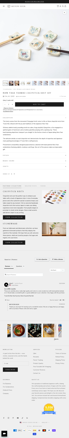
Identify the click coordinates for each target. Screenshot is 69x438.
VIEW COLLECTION (14, 217)
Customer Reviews (39, 370)
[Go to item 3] (16, 83)
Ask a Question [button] (42, 259)
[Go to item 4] (22, 83)
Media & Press (7, 390)
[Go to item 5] (28, 83)
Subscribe (10, 370)
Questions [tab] (19, 266)
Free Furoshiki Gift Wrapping (42, 367)
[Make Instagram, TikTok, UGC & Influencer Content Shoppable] (56, 339)
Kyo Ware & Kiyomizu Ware (24, 89)
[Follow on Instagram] (8, 418)
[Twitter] (11, 174)
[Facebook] (9, 174)
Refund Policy (59, 357)
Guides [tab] (43, 186)
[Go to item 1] (5, 83)
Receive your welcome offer (34, 1)
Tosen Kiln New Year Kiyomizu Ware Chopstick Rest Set (19, 296)
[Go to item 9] (51, 83)
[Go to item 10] (57, 83)
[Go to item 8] (45, 83)
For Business (7, 384)
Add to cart (39, 104)
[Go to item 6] (34, 83)
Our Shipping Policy (8, 111)
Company (6, 393)
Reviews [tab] (7, 266)
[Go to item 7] (39, 83)
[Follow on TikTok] (22, 418)
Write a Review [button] (58, 259)
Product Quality (38, 363)
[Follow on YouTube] (18, 418)
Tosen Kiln (7, 89)
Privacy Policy (59, 363)
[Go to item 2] (11, 83)
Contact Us (36, 373)
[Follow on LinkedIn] (27, 418)
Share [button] (7, 300)
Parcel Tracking (38, 360)
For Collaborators (8, 387)
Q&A (34, 353)
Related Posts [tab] (31, 186)
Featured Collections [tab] (12, 186)
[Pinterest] (14, 174)
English (44, 422)
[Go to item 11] (62, 83)
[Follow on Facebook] (4, 418)
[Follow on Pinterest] (13, 418)
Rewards (36, 357)
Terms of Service (60, 353)
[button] (61, 300)
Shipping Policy (60, 360)
